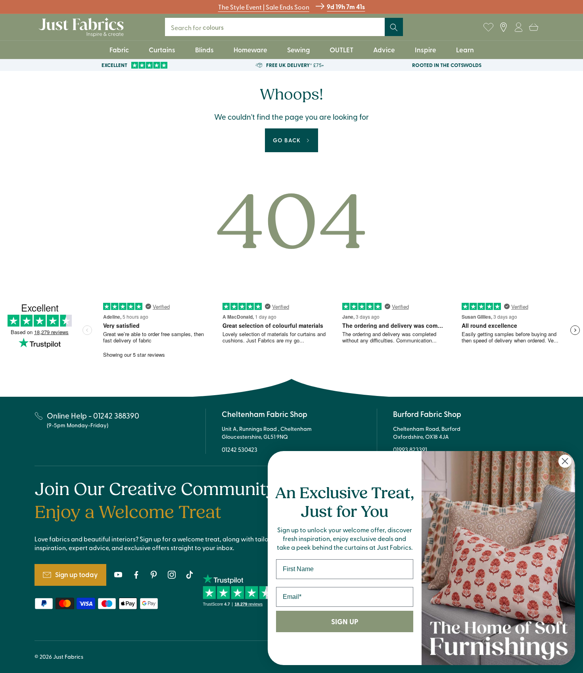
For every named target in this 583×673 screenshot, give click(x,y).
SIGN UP (344, 621)
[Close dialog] (565, 461)
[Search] (394, 27)
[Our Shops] (503, 27)
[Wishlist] (488, 27)
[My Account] (518, 27)
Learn (465, 49)
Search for (202, 27)
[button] (533, 27)
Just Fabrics (68, 656)
